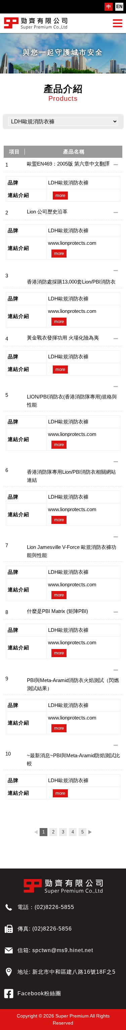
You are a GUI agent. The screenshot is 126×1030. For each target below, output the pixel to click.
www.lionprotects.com (72, 243)
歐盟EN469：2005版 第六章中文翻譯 (68, 164)
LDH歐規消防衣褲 (68, 182)
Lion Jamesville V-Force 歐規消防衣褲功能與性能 (71, 551)
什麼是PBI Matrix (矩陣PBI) (57, 611)
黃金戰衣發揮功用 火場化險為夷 (63, 338)
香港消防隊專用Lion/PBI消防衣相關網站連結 (71, 476)
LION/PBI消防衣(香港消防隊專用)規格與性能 (72, 401)
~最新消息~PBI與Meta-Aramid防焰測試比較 (73, 759)
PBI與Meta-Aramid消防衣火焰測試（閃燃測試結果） (73, 684)
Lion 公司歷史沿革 (47, 211)
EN (119, 6)
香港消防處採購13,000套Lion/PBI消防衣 (71, 282)
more (60, 195)
